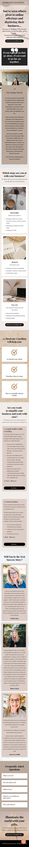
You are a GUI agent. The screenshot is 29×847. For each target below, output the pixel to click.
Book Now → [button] (14, 488)
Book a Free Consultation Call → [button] (15, 41)
